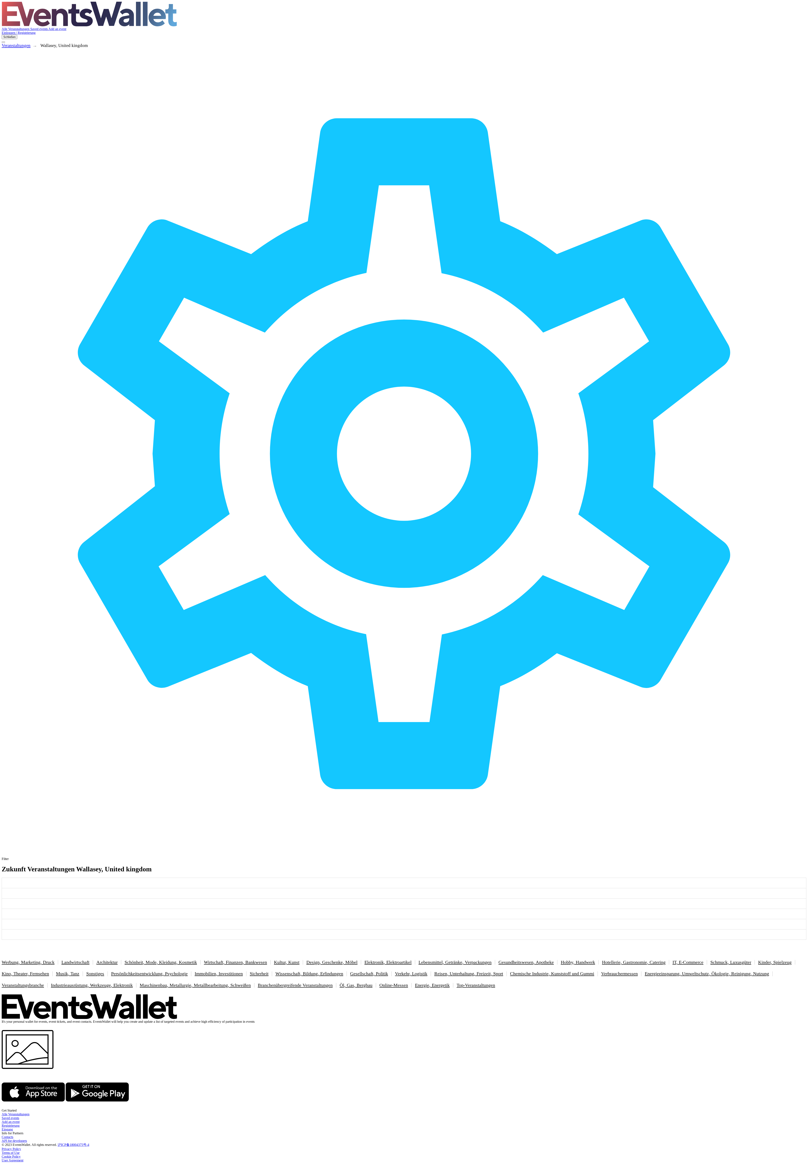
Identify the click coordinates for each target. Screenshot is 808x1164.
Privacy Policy (11, 1149)
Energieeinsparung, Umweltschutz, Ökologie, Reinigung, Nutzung (707, 973)
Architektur (107, 962)
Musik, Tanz (67, 973)
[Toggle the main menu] (3, 42)
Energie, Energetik (432, 985)
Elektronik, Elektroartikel (388, 962)
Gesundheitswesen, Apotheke (526, 962)
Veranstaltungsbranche (23, 985)
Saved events (39, 29)
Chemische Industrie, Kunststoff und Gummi (552, 973)
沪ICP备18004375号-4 (73, 1145)
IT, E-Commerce (687, 962)
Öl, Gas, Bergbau (356, 985)
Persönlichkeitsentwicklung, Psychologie (149, 973)
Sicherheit (259, 973)
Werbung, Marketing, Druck (28, 962)
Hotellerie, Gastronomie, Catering (634, 962)
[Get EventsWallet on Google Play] (97, 1106)
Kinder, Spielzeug (775, 962)
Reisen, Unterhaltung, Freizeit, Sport (468, 973)
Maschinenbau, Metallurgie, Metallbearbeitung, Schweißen (195, 985)
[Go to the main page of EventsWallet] (89, 25)
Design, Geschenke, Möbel (331, 962)
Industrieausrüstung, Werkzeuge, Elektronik (92, 985)
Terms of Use (11, 1153)
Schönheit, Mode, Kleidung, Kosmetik (161, 962)
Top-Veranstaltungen (476, 985)
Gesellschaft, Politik (369, 973)
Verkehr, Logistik (411, 973)
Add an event (57, 29)
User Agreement (12, 1160)
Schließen (9, 37)
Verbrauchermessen (619, 973)
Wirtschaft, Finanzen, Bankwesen (235, 962)
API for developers (14, 1141)
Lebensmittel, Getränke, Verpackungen (455, 962)
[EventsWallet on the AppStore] (33, 1106)
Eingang (7, 1129)
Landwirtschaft (75, 962)
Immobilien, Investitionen (219, 973)
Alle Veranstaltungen (16, 29)
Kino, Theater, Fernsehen (25, 973)
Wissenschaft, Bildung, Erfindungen (309, 973)
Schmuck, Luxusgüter (730, 962)
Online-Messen (393, 985)
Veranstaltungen (16, 45)
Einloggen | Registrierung (19, 33)
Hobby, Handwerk (578, 962)
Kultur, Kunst (286, 962)
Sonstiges (95, 973)
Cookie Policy (11, 1156)
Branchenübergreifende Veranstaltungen (295, 985)
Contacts (7, 1137)
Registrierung (11, 1125)
